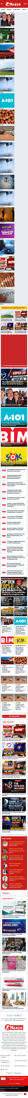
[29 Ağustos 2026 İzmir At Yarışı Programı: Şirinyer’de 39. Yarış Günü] (7, 679)
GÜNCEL (4, 665)
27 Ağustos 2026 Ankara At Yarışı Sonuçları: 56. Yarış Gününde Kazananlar (20, 707)
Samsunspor (16, 9)
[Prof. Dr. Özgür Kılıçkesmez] (5, 843)
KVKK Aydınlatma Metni (18, 1020)
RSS (4, 1078)
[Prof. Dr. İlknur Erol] (5, 864)
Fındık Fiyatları (20, 665)
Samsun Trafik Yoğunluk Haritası (5, 1061)
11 (19, 386)
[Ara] (26, 4)
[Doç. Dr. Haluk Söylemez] (5, 878)
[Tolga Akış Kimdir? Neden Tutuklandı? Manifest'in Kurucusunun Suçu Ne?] (7, 621)
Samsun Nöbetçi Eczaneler (5, 1056)
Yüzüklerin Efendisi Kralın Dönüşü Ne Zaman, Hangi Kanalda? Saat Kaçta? (14, 492)
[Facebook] (7, 1015)
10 (17, 386)
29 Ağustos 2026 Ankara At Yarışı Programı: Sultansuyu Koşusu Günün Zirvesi (20, 689)
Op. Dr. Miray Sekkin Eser (16, 869)
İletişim (6, 1018)
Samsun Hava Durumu (22, 1055)
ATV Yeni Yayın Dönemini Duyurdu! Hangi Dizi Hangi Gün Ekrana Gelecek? (15, 565)
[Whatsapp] (20, 1015)
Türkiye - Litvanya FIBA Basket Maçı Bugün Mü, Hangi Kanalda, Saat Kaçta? (16, 505)
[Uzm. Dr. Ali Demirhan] (5, 885)
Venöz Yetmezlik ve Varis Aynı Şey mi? (17, 851)
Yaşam (24, 9)
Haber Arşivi (5, 1069)
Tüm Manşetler (6, 1065)
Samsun (9, 9)
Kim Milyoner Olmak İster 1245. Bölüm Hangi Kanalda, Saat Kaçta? (16, 535)
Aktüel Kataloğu (20, 626)
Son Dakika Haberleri (21, 1065)
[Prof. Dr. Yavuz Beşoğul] (5, 850)
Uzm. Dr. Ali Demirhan (15, 883)
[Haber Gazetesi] (13, 4)
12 (21, 386)
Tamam (2, 1090)
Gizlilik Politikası (13, 1018)
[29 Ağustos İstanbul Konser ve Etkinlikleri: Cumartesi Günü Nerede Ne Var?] (7, 660)
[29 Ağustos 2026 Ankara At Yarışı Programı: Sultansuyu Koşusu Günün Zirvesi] (20, 679)
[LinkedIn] (15, 1015)
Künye (3, 1018)
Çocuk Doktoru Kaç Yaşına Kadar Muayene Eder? (16, 886)
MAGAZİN (4, 626)
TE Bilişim (17, 1083)
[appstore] (9, 1073)
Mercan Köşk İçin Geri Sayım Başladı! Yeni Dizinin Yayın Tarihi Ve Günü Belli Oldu (16, 558)
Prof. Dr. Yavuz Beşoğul (16, 848)
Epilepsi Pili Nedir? (14, 865)
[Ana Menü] (1, 4)
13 (22, 386)
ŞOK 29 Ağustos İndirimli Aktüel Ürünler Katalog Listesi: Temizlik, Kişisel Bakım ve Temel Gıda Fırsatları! (20, 651)
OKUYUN (21, 1088)
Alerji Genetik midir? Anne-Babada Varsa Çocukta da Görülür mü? (16, 858)
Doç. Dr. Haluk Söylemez (16, 876)
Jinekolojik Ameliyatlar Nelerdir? (15, 872)
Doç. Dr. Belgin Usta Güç (16, 855)
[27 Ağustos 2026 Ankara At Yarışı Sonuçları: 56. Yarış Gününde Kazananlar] (20, 697)
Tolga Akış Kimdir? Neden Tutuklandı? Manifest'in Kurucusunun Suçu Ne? (14, 477)
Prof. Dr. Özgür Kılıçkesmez (17, 841)
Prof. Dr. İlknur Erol (15, 863)
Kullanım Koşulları (8, 1020)
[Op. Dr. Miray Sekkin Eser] (5, 871)
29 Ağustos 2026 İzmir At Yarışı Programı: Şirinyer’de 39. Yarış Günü (7, 689)
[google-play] (17, 1073)
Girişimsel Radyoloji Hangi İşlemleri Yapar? (16, 844)
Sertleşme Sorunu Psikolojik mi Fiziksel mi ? (17, 879)
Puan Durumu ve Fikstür (21, 1060)
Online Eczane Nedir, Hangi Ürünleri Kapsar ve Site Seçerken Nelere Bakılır (16, 484)
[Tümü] (25, 838)
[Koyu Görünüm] (24, 4)
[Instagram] (13, 1015)
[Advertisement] (14, 350)
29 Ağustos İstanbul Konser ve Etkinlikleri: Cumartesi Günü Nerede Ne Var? (7, 670)
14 (24, 386)
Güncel (3, 9)
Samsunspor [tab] (14, 716)
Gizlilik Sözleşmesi (21, 1018)
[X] (10, 1015)
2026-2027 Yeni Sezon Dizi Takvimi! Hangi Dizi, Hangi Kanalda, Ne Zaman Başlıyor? (15, 572)
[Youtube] (18, 1015)
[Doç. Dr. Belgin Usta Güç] (5, 857)
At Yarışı (4, 685)
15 (26, 386)
